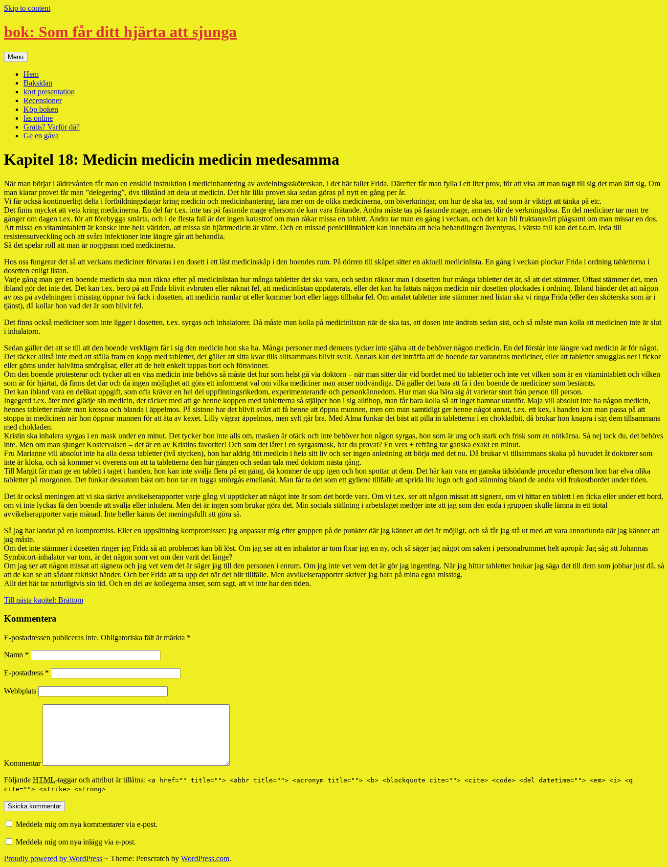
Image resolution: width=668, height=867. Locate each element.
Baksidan (37, 83)
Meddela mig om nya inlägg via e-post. (76, 842)
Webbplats (20, 691)
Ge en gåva (41, 135)
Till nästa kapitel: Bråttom (43, 600)
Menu (15, 57)
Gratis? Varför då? (51, 127)
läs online (38, 118)
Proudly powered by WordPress (53, 858)
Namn (16, 654)
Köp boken (40, 109)
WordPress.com (205, 858)
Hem (31, 74)
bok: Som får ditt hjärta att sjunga (120, 32)
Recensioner (42, 100)
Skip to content (27, 8)
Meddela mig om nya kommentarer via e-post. (86, 824)
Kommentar (22, 763)
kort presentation (49, 91)
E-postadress (26, 673)
